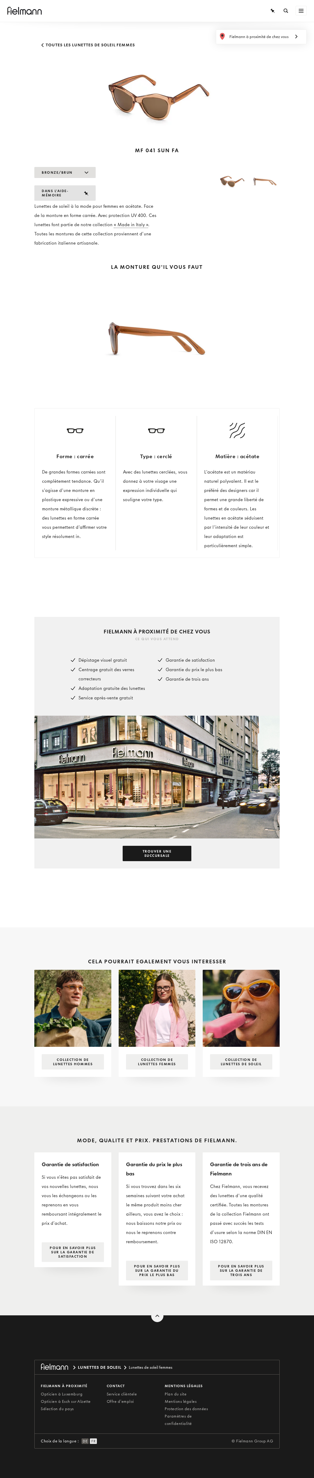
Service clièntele (122, 1394)
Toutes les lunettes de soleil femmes (90, 45)
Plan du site (175, 1394)
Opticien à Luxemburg (61, 1394)
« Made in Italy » (131, 224)
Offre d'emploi (120, 1401)
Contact (116, 1386)
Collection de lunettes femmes (157, 1062)
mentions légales (184, 1386)
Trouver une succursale (157, 853)
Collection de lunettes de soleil (241, 1062)
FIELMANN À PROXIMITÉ (64, 1386)
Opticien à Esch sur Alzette (66, 1401)
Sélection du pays (57, 1408)
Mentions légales (181, 1401)
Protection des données (186, 1408)
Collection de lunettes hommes (73, 1062)
